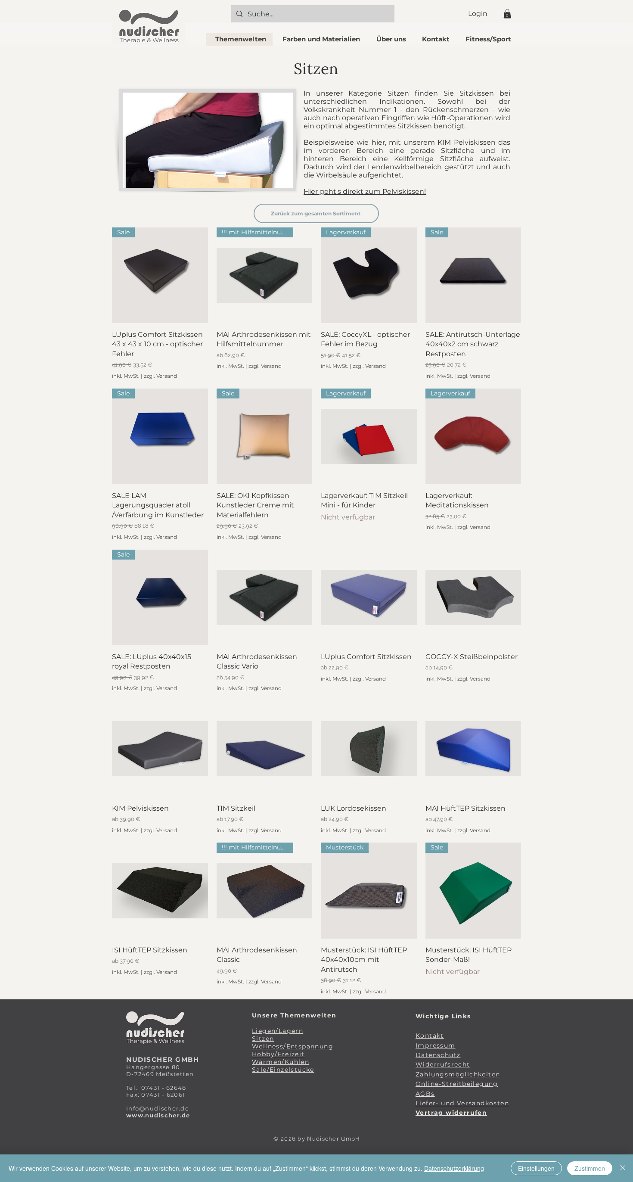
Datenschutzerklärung (454, 1168)
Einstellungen (536, 1168)
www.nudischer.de (158, 1115)
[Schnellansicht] (265, 598)
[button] (507, 14)
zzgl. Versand (160, 376)
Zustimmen (589, 1168)
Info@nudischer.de (157, 1108)
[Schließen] (622, 1168)
